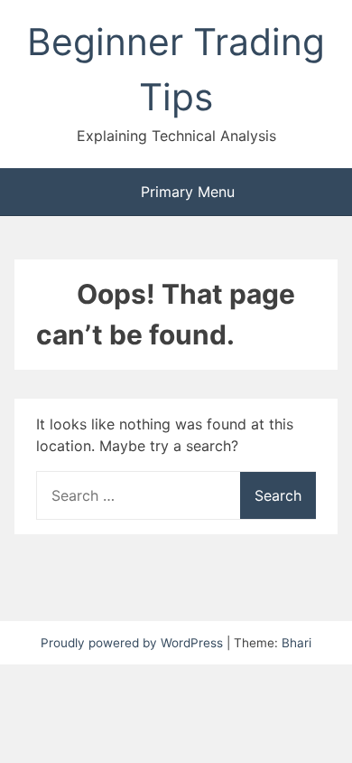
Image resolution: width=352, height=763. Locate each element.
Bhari (296, 643)
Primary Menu (185, 192)
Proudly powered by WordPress (134, 643)
